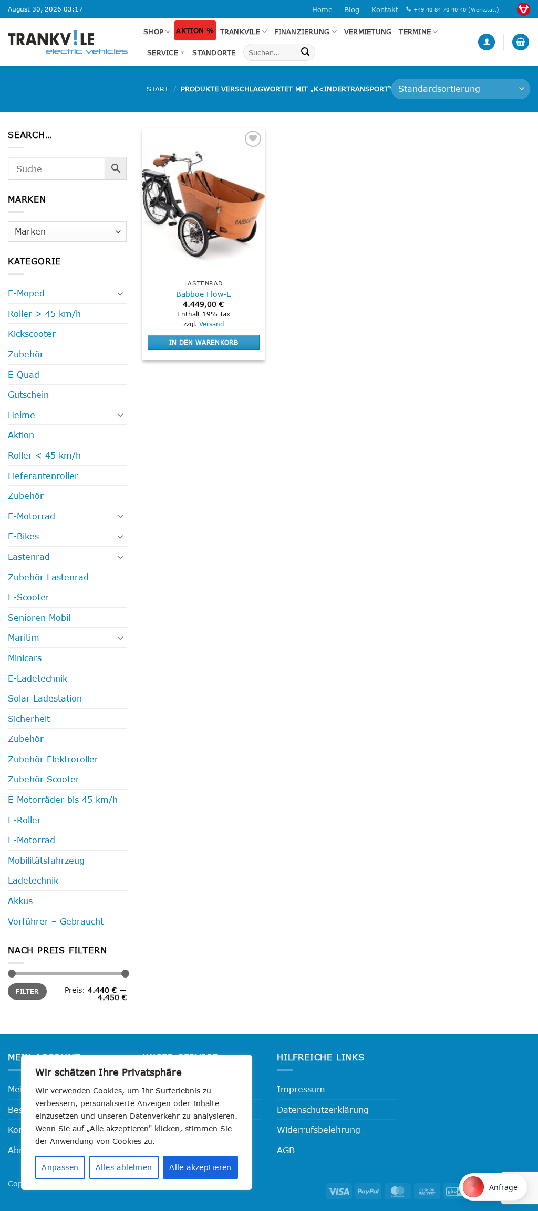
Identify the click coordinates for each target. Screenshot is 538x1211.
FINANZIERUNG (301, 31)
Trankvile (240, 31)
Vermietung (368, 31)
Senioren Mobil (39, 617)
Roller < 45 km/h (44, 455)
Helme (21, 415)
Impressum (301, 1089)
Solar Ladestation (45, 698)
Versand (211, 323)
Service (162, 52)
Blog (351, 9)
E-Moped (26, 293)
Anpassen (60, 1167)
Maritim (23, 637)
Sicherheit (29, 719)
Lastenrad (29, 556)
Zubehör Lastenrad (48, 577)
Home (322, 9)
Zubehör (26, 354)
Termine (415, 31)
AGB (286, 1150)
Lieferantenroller (43, 476)
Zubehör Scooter (43, 779)
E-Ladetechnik (37, 678)
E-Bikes (23, 536)
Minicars (25, 658)
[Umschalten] (120, 293)
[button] (486, 42)
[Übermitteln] (305, 52)
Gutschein (28, 394)
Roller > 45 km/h (44, 313)
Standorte (213, 52)
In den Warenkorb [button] (204, 342)
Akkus (20, 901)
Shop (153, 31)
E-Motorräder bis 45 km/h (63, 799)
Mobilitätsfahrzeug (46, 860)
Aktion (21, 435)
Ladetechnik (33, 880)
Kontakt (384, 9)
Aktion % (195, 30)
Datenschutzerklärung (323, 1109)
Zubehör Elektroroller (53, 759)
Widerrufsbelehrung (318, 1129)
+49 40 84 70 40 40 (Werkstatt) (456, 9)
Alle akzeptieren (200, 1167)
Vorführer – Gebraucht (56, 921)
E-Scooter (28, 597)
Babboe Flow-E (203, 294)
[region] (136, 1122)
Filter (27, 991)
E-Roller (24, 820)
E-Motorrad (31, 516)
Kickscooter (32, 333)
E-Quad (23, 374)
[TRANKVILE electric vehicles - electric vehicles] (68, 42)
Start (158, 88)
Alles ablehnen (124, 1167)
